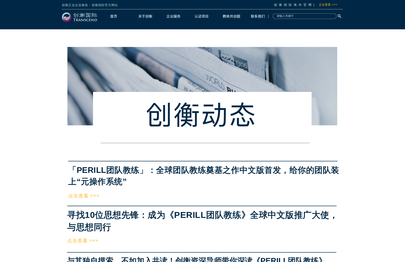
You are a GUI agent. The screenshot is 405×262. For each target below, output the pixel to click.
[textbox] (303, 16)
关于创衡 (145, 16)
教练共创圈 (231, 16)
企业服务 (173, 16)
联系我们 (258, 16)
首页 (113, 16)
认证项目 (202, 16)
